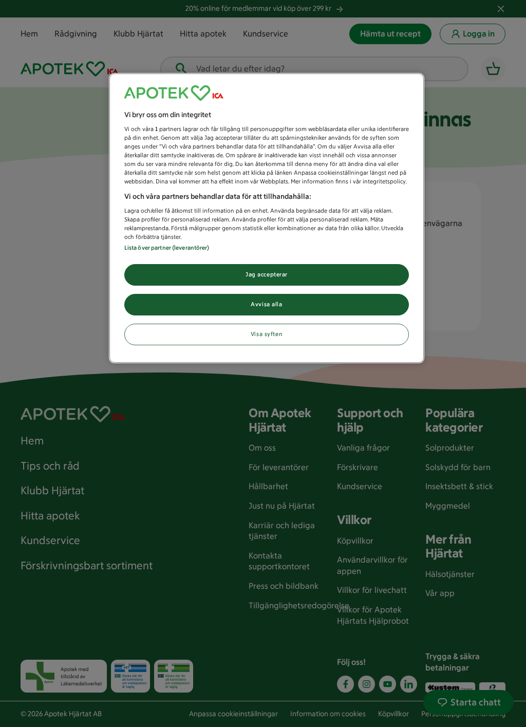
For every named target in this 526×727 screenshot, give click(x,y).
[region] (266, 218)
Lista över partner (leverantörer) (167, 247)
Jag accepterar (267, 274)
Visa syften (267, 334)
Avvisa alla (266, 304)
